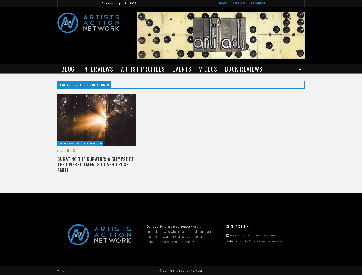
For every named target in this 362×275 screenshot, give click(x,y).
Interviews (97, 69)
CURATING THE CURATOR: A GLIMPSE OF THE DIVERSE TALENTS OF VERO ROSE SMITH (95, 164)
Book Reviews (243, 69)
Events (181, 69)
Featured (90, 143)
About (223, 3)
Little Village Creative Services (262, 241)
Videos (208, 69)
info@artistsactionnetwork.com (252, 235)
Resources (259, 3)
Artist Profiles (143, 69)
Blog (68, 69)
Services (239, 3)
